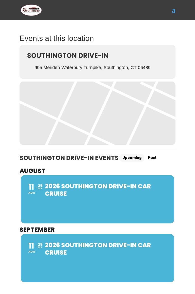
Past (152, 157)
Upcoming (132, 157)
